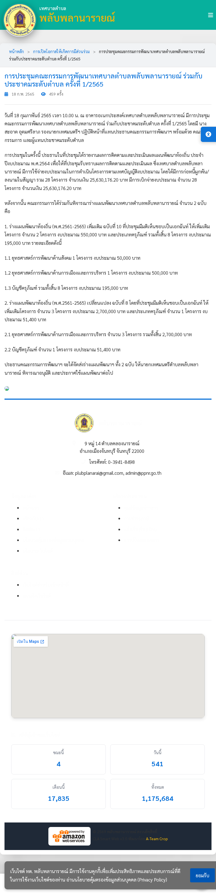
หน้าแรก (30, 508)
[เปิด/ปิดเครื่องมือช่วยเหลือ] (208, 134)
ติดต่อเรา (31, 529)
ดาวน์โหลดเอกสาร (141, 540)
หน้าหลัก (16, 51)
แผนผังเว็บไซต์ (36, 596)
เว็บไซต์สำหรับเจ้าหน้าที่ (45, 585)
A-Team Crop (157, 838)
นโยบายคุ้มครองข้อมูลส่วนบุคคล (53, 540)
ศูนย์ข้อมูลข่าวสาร (141, 508)
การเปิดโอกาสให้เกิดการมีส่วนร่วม (62, 51)
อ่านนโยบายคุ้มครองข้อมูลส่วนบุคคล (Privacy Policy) (116, 879)
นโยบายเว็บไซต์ (37, 551)
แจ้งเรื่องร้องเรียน (140, 529)
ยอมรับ (202, 875)
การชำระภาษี (136, 518)
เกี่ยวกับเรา (33, 518)
